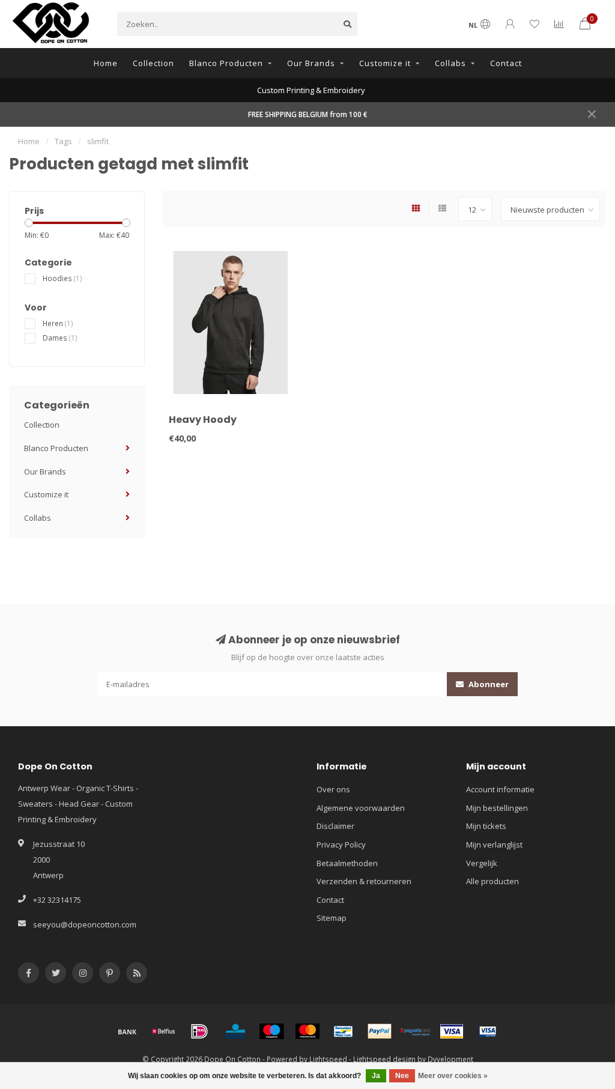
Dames (60, 337)
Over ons (333, 789)
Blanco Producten (226, 63)
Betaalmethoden (347, 863)
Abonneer (488, 684)
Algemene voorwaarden (361, 807)
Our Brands (311, 63)
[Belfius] (163, 1031)
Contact (506, 63)
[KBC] (235, 1031)
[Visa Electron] (488, 1031)
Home (106, 63)
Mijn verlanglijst (494, 844)
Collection (153, 63)
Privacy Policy (341, 844)
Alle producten (492, 881)
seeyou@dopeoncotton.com (84, 924)
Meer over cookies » (453, 1076)
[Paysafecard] (416, 1031)
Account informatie (500, 789)
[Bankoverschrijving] (127, 1031)
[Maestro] (271, 1031)
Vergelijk (481, 863)
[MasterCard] (307, 1031)
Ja (376, 1076)
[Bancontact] (344, 1031)
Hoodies (62, 278)
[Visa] (452, 1031)
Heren (58, 323)
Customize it (385, 63)
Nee (402, 1076)
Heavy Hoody (203, 419)
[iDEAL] (199, 1031)
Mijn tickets (486, 826)
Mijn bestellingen (497, 807)
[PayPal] (380, 1031)
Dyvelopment (450, 1059)
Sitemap (332, 917)
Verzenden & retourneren (364, 881)
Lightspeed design (384, 1059)
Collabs (450, 63)
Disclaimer (335, 826)
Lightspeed (328, 1059)
